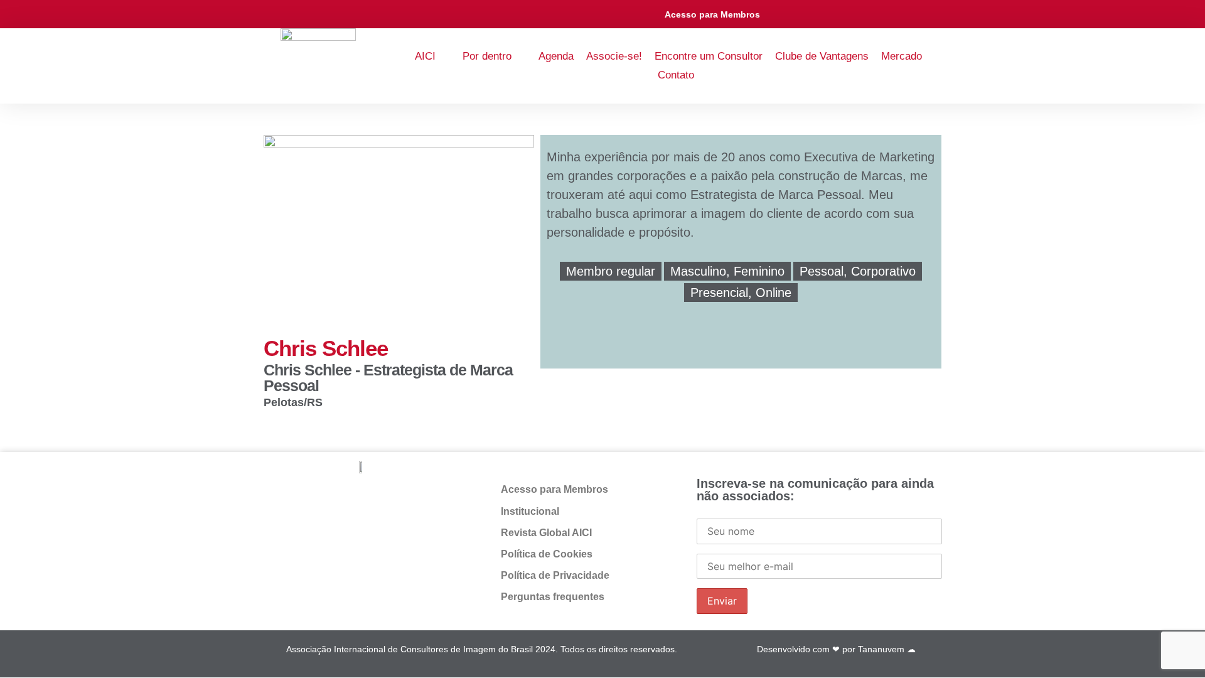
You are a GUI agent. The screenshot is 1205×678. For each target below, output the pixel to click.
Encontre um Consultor (709, 56)
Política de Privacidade (555, 575)
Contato (676, 75)
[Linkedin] (805, 14)
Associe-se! (614, 56)
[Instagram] (834, 14)
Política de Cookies (546, 554)
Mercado (901, 56)
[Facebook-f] (777, 14)
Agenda (556, 56)
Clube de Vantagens (822, 56)
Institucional (530, 511)
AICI (425, 56)
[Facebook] (374, 496)
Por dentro (487, 56)
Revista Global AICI (546, 532)
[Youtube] (861, 14)
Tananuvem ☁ (887, 649)
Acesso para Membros (712, 14)
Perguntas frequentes (552, 596)
